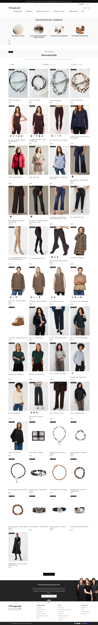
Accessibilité (60, 619)
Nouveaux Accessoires (59, 36)
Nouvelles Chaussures (80, 36)
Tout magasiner (39, 607)
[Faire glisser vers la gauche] (9, 41)
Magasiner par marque (42, 11)
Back (11, 52)
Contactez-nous (61, 607)
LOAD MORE (49, 574)
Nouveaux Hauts (18, 36)
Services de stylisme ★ (41, 613)
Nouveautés (51, 51)
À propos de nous (84, 607)
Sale (82, 11)
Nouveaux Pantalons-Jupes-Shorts (38, 36)
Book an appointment (49, 596)
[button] (89, 8)
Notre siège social (84, 613)
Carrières (82, 609)
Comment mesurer (61, 617)
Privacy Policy (60, 613)
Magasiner (29, 11)
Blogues (38, 617)
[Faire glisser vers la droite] (9, 44)
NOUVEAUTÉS (18, 11)
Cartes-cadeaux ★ (40, 611)
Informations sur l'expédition (63, 615)
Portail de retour (61, 611)
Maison (45, 51)
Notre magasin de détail (85, 611)
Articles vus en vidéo (59, 11)
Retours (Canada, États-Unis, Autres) (64, 609)
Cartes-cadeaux (73, 11)
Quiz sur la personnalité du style (42, 615)
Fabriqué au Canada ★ (41, 609)
